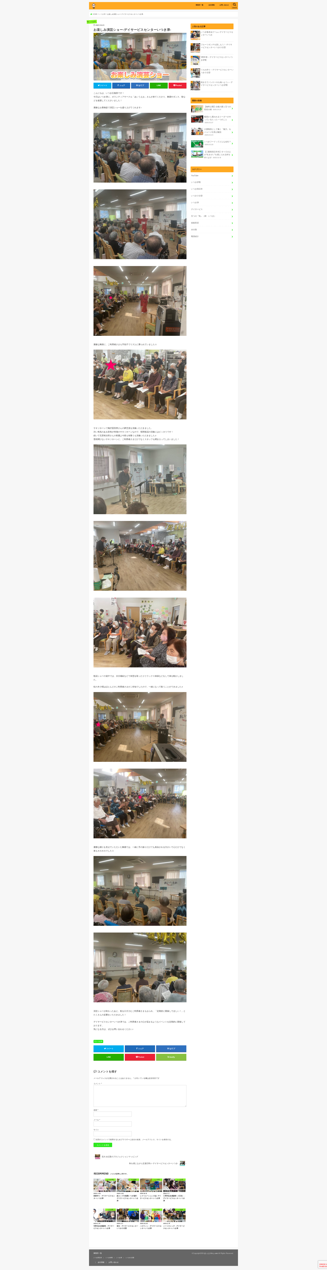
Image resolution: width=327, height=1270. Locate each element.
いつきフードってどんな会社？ (217, 143)
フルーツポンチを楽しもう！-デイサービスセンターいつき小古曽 (216, 46)
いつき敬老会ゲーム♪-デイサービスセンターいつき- (217, 33)
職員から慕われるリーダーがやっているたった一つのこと (217, 119)
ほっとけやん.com (211, 1253)
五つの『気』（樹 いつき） (203, 216)
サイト (96, 1130)
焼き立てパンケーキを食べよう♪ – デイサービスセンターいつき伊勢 (217, 83)
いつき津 (99, 1041)
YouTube (194, 176)
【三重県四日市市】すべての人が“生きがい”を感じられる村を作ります (217, 154)
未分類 (194, 230)
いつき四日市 (197, 189)
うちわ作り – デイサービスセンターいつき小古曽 (217, 71)
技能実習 (195, 223)
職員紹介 (195, 236)
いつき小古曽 (197, 196)
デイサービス (197, 209)
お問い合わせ (224, 5)
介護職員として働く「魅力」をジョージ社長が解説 (217, 132)
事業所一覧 (199, 5)
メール (97, 1120)
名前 (96, 1110)
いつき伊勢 (196, 182)
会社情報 (211, 5)
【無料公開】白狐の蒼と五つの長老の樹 (217, 108)
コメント (98, 1084)
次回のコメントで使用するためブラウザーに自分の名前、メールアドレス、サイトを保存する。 (134, 1140)
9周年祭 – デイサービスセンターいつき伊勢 (217, 58)
